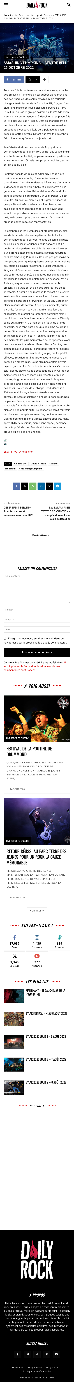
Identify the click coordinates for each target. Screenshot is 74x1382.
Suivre (37, 935)
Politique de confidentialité (37, 1371)
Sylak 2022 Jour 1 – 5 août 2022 (46, 1036)
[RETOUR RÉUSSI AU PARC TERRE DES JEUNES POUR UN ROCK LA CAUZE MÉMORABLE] (37, 821)
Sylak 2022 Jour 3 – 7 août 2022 (46, 1059)
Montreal (10, 468)
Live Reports (20, 15)
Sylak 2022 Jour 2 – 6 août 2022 (46, 1082)
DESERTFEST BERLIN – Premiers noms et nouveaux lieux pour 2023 (18, 511)
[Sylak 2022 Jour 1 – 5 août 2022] (14, 1042)
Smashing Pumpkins (30, 468)
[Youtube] (56, 1354)
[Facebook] (16, 486)
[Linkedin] (41, 486)
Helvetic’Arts (18, 1367)
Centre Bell (20, 463)
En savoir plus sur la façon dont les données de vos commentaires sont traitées (35, 666)
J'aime (14, 935)
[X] (24, 486)
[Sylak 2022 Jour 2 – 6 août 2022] (14, 1087)
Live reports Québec (41, 15)
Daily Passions (35, 1367)
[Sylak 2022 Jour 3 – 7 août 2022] (14, 1065)
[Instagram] (27, 1354)
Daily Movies (52, 1367)
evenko (27, 451)
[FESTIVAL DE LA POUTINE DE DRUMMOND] (37, 718)
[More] (44, 79)
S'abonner (37, 954)
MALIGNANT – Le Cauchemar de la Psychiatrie (45, 992)
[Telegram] (57, 486)
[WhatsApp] (32, 486)
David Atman (38, 463)
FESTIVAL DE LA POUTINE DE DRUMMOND (29, 751)
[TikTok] (37, 1354)
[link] (12, 451)
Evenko (53, 463)
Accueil (7, 15)
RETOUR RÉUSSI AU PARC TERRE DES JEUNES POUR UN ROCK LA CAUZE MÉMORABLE (36, 856)
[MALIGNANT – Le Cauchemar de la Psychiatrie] (14, 996)
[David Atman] (18, 542)
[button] (6, 5)
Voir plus (35, 910)
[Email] (49, 486)
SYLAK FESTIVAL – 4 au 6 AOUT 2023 (46, 1013)
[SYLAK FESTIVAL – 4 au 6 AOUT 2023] (14, 1019)
